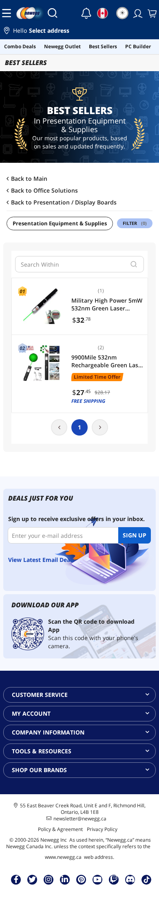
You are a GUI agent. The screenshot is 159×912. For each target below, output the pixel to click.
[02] (41, 363)
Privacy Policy (102, 829)
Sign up (134, 535)
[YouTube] (97, 879)
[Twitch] (113, 879)
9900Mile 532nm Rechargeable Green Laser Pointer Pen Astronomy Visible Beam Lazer (107, 361)
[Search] (52, 13)
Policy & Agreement (60, 829)
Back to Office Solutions (44, 190)
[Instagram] (48, 879)
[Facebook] (16, 879)
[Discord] (130, 879)
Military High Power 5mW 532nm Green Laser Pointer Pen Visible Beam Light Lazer (106, 304)
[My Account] (137, 13)
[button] (79, 31)
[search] (134, 264)
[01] (41, 306)
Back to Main (29, 178)
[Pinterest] (81, 879)
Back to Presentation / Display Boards (64, 202)
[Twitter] (32, 879)
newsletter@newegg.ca (79, 818)
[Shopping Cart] (151, 13)
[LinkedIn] (65, 879)
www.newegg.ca (63, 857)
